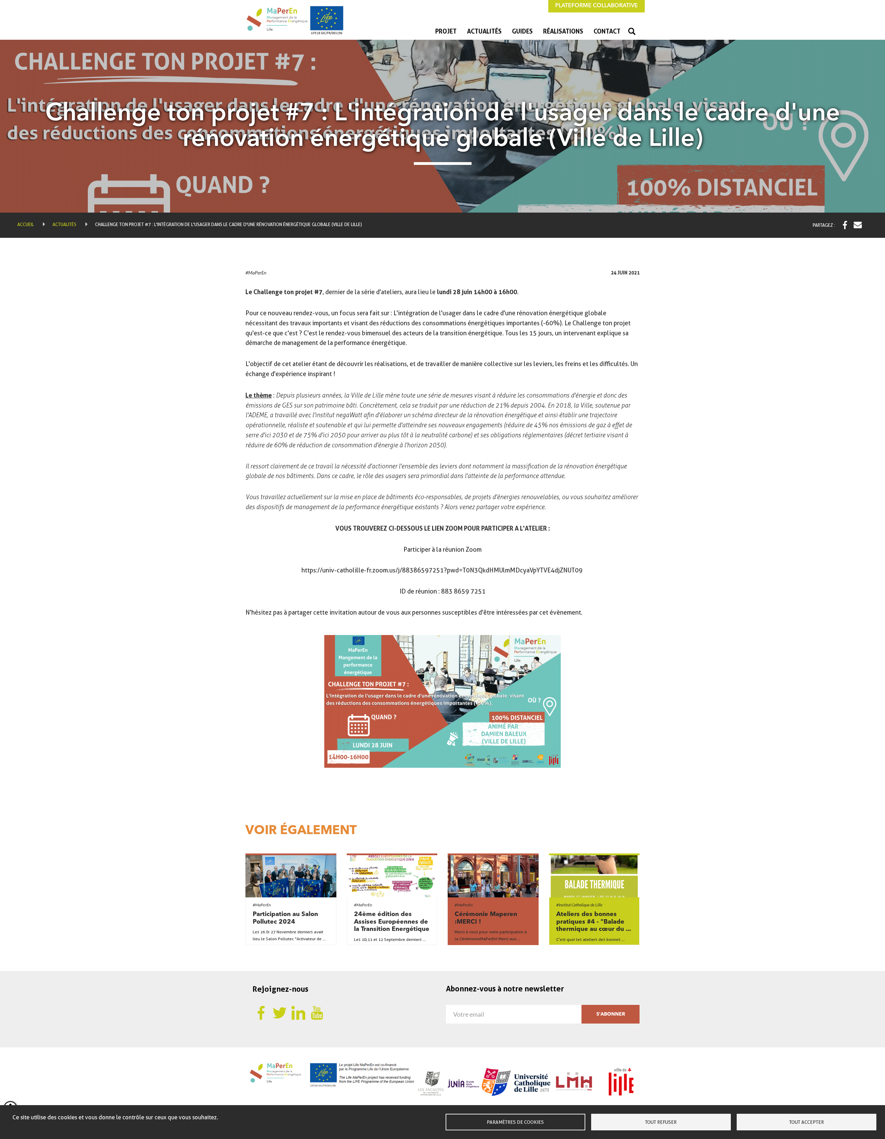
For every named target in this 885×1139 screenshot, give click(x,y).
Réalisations (563, 31)
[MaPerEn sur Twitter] (280, 1012)
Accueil (25, 224)
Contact (607, 31)
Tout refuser (661, 1122)
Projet (446, 31)
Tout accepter (806, 1122)
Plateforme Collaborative (596, 6)
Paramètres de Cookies (515, 1122)
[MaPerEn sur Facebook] (261, 1012)
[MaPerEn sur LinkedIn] (298, 1012)
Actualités (484, 31)
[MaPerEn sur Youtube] (317, 1012)
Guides (522, 31)
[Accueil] (297, 20)
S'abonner (610, 1014)
